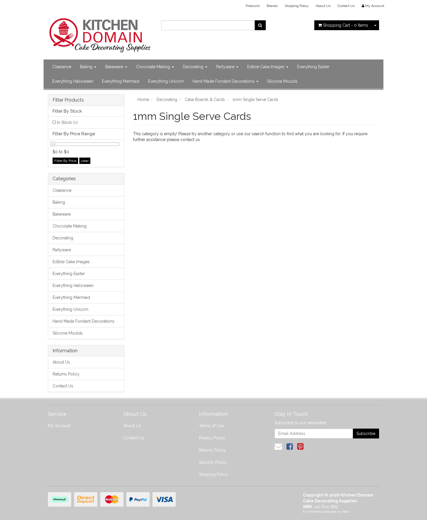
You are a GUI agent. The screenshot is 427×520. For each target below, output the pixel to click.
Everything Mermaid (120, 81)
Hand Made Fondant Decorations (224, 81)
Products (253, 6)
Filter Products (68, 100)
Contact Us (346, 6)
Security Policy (213, 462)
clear (85, 161)
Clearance (61, 66)
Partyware (226, 66)
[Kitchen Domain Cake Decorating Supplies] (100, 33)
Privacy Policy (212, 438)
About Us (323, 6)
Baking (87, 66)
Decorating (193, 66)
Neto (345, 512)
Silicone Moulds (282, 81)
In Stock (67, 122)
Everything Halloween (72, 81)
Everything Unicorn (166, 81)
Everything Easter (313, 66)
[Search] (260, 25)
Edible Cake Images (266, 66)
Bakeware (114, 66)
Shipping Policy (297, 6)
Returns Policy (66, 374)
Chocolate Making (153, 66)
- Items (345, 25)
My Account (59, 425)
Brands (272, 6)
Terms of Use (211, 425)
